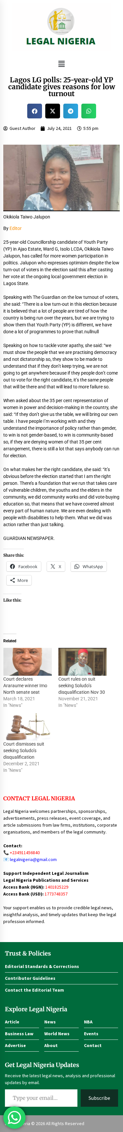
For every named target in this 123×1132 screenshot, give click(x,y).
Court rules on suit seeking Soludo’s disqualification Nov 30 (81, 685)
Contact (93, 1045)
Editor (16, 228)
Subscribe (99, 1098)
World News (57, 1034)
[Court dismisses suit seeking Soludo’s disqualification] (27, 727)
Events (91, 1034)
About (51, 1045)
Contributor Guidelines (30, 978)
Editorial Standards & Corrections (42, 966)
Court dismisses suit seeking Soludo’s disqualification (23, 750)
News (50, 1022)
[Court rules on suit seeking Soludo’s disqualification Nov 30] (82, 661)
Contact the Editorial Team (34, 990)
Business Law (19, 1034)
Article (12, 1022)
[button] (61, 64)
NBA (88, 1022)
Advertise (15, 1045)
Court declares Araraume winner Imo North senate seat (25, 685)
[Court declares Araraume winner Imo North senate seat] (27, 661)
